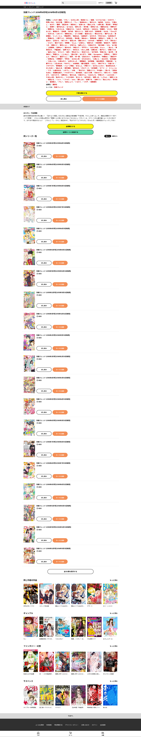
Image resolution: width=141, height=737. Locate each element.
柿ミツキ (64, 41)
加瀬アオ (89, 79)
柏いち (108, 70)
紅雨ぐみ (82, 24)
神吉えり (76, 47)
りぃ (76, 22)
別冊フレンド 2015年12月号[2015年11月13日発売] (53, 292)
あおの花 (105, 59)
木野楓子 (59, 59)
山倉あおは (57, 70)
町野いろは (50, 22)
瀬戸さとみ (108, 34)
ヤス (106, 41)
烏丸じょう (69, 82)
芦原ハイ (87, 66)
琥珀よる (51, 79)
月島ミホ (111, 63)
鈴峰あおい (83, 22)
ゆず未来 (95, 52)
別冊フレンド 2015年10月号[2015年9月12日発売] (53, 250)
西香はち (51, 38)
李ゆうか (82, 70)
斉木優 (86, 27)
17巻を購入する (81, 93)
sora (73, 79)
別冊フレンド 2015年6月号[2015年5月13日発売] (53, 164)
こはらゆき (110, 75)
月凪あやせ (92, 45)
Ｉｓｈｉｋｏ (57, 36)
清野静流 (83, 61)
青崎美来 (59, 66)
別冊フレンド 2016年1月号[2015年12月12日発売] (53, 314)
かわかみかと (86, 59)
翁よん (111, 47)
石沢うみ (51, 34)
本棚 (103, 735)
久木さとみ (60, 29)
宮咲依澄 (98, 31)
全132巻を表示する (70, 571)
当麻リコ (97, 79)
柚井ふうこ (82, 45)
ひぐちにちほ (100, 20)
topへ (70, 716)
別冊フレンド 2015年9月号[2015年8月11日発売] (53, 228)
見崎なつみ (94, 27)
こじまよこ (65, 54)
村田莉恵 (99, 43)
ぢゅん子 (113, 31)
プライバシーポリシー (72, 725)
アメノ (60, 82)
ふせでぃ (66, 70)
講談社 (55, 84)
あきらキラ (55, 75)
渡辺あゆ (65, 24)
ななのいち (92, 75)
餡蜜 (92, 20)
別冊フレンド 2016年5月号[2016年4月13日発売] (53, 399)
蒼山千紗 (74, 54)
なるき (78, 29)
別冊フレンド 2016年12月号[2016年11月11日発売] (53, 548)
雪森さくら (91, 70)
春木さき (78, 27)
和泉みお (76, 36)
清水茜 (77, 38)
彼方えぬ (73, 75)
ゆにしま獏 (85, 50)
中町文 (67, 59)
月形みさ (76, 50)
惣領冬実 (109, 61)
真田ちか (90, 43)
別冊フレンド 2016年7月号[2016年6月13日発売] (53, 442)
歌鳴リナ (54, 45)
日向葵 (63, 31)
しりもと (104, 77)
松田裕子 (84, 36)
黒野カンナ (68, 22)
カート (70, 735)
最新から (115, 136)
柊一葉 (77, 57)
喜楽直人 (53, 82)
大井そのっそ (72, 61)
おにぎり (83, 54)
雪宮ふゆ (73, 41)
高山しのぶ (106, 79)
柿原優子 (100, 41)
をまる (106, 31)
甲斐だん (56, 54)
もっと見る (114, 580)
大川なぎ (91, 41)
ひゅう (50, 43)
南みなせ (68, 47)
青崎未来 (93, 38)
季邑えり (101, 75)
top (25, 7)
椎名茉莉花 (100, 61)
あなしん (79, 66)
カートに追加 (99, 99)
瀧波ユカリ (82, 41)
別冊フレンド (40, 7)
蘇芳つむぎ (89, 31)
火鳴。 (74, 70)
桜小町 (111, 52)
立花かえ (56, 41)
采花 (67, 52)
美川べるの (59, 43)
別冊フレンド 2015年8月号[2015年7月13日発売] (53, 207)
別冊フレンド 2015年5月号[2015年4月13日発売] (53, 143)
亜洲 (89, 54)
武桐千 (52, 27)
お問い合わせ (85, 725)
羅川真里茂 (85, 63)
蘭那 (58, 24)
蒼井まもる (60, 27)
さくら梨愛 (78, 34)
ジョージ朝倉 (69, 66)
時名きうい (75, 52)
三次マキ (111, 20)
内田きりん (82, 75)
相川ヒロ (93, 22)
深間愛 (67, 43)
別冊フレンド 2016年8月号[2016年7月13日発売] (53, 463)
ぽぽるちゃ (86, 57)
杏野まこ (107, 54)
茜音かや (113, 57)
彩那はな (51, 59)
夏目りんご (64, 57)
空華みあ (94, 50)
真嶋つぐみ (112, 50)
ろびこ (93, 63)
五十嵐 (114, 45)
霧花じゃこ (64, 45)
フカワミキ (50, 66)
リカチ (86, 82)
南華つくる (113, 77)
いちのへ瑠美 (57, 20)
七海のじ (82, 43)
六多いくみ (52, 61)
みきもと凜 (75, 20)
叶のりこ (67, 63)
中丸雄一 (100, 70)
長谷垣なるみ (110, 66)
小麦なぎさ (62, 61)
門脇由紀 (57, 50)
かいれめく (50, 68)
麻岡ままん (69, 34)
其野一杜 (96, 77)
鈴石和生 (69, 38)
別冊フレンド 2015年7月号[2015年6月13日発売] (53, 186)
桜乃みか (76, 68)
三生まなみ (58, 63)
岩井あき (86, 29)
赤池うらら (85, 52)
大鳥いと (96, 59)
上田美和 (51, 47)
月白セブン (98, 73)
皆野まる (64, 75)
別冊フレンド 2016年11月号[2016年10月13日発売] (53, 527)
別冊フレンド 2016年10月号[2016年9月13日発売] (53, 506)
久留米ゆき (96, 57)
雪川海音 (101, 45)
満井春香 (67, 68)
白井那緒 (91, 61)
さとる (109, 29)
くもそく (78, 82)
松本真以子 (112, 36)
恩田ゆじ (74, 24)
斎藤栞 (102, 29)
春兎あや (56, 31)
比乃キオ (93, 36)
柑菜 (71, 57)
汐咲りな (73, 45)
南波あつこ (85, 20)
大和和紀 (76, 63)
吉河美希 (94, 68)
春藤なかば (104, 27)
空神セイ (59, 47)
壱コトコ (79, 77)
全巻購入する (70, 126)
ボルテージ (85, 68)
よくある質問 (40, 725)
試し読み (64, 99)
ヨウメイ (61, 52)
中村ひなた (102, 36)
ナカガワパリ (69, 73)
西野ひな (51, 29)
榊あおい (85, 38)
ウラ (49, 70)
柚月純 (100, 22)
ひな (108, 45)
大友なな (95, 29)
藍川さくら (79, 31)
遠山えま (59, 68)
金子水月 (87, 77)
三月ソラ (59, 34)
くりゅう (66, 79)
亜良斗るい (88, 34)
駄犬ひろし (60, 77)
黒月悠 (108, 24)
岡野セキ (113, 27)
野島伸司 (67, 36)
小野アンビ (60, 38)
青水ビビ (54, 57)
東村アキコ (102, 63)
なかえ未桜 (94, 47)
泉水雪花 (79, 73)
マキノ (66, 20)
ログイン (101, 3)
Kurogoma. (98, 54)
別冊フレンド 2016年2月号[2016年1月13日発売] (53, 335)
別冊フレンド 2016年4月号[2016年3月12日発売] (53, 378)
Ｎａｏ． (103, 47)
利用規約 (49, 725)
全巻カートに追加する (70, 132)
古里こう (110, 38)
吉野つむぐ (67, 50)
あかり (52, 24)
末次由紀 (113, 59)
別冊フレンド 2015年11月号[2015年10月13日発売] (53, 271)
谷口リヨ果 (88, 73)
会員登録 (108, 3)
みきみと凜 (75, 59)
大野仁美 (100, 24)
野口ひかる (98, 34)
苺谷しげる (91, 24)
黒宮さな (103, 52)
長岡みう (102, 38)
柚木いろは (52, 52)
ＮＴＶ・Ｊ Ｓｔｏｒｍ (108, 68)
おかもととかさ (98, 66)
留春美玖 (93, 82)
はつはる (70, 27)
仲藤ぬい (105, 57)
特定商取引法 (58, 725)
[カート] (116, 3)
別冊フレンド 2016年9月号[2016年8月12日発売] (53, 484)
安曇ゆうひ (70, 29)
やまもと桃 (50, 77)
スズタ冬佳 (70, 77)
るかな (107, 22)
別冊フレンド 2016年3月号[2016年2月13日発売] (53, 356)
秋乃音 (70, 31)
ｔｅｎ (58, 79)
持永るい (113, 41)
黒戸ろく (103, 50)
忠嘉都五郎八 (57, 73)
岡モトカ (107, 73)
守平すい (85, 47)
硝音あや (107, 43)
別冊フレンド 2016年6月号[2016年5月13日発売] (53, 420)
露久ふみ (81, 79)
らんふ (74, 43)
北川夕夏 (59, 22)
